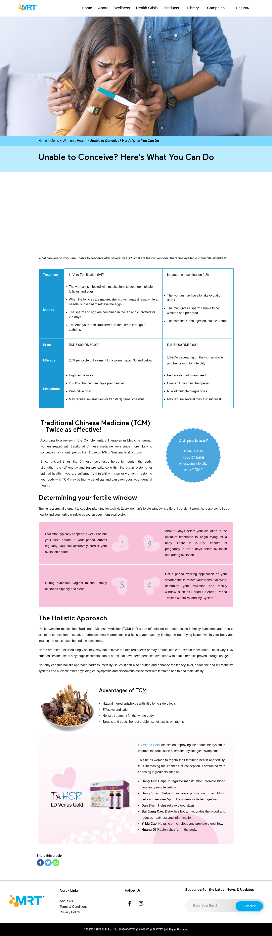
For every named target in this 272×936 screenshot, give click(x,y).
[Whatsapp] (55, 862)
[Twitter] (48, 862)
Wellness (122, 8)
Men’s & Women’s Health (68, 140)
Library (193, 8)
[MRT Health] (28, 7)
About (103, 8)
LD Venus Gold (149, 745)
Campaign (216, 8)
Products (171, 8)
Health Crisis (147, 8)
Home (87, 8)
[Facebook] (40, 862)
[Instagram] (141, 903)
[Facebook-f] (130, 903)
